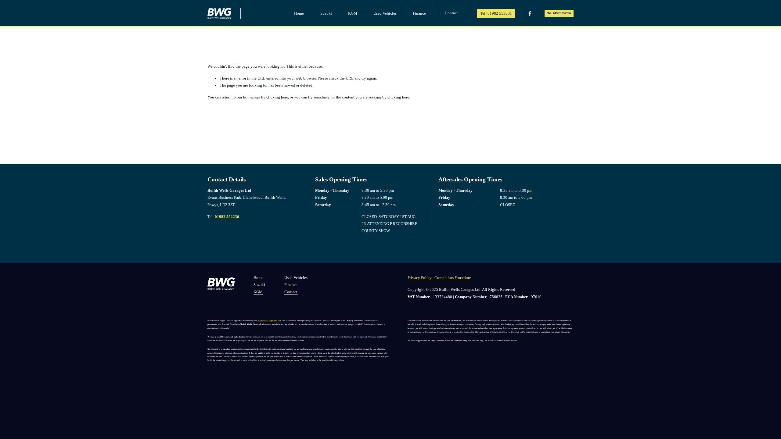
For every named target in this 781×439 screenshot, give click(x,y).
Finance (419, 13)
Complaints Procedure (452, 277)
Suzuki (326, 13)
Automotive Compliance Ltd (269, 320)
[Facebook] (530, 13)
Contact (451, 13)
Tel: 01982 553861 (496, 13)
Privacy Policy (420, 277)
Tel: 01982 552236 (559, 13)
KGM (352, 13)
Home (299, 13)
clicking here (277, 97)
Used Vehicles (385, 13)
